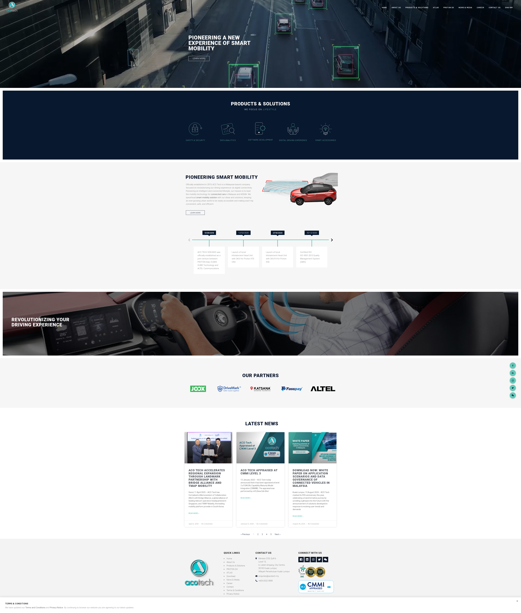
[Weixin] (325, 559)
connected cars (218, 194)
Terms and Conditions (35, 607)
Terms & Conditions (235, 590)
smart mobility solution (206, 197)
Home (229, 558)
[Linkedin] (307, 559)
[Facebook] (301, 559)
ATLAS (229, 572)
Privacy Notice (233, 594)
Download (231, 576)
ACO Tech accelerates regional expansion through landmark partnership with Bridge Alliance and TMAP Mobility (207, 478)
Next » (277, 534)
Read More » (194, 513)
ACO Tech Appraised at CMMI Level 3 (259, 472)
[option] (209, 239)
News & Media (233, 580)
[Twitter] (319, 559)
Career (230, 583)
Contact (230, 587)
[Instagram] (313, 559)
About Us (231, 562)
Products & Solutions (236, 565)
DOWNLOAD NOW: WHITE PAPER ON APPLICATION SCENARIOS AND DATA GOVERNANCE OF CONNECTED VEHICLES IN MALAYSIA (311, 478)
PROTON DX (232, 569)
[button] (198, 58)
